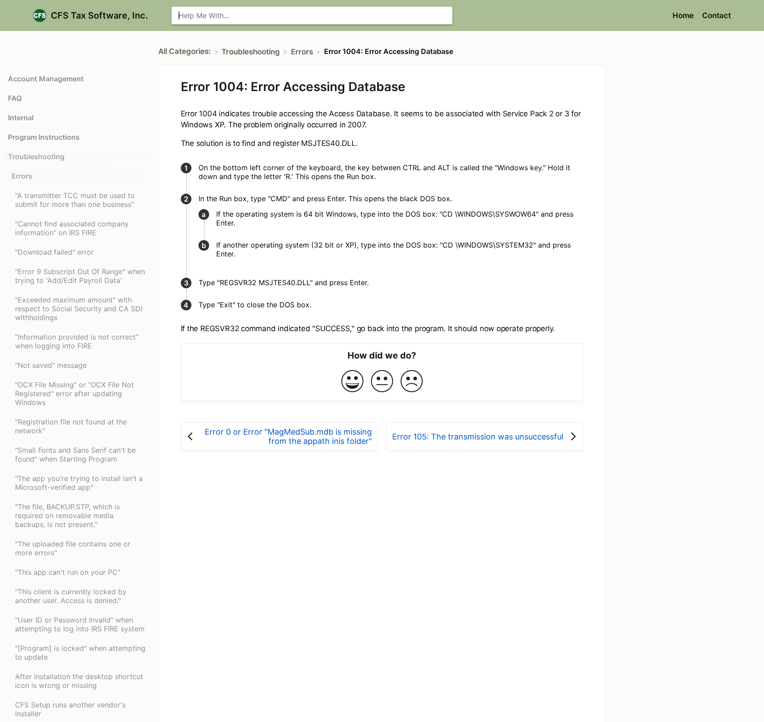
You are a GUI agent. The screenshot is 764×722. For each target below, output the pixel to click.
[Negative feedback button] (411, 382)
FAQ (15, 98)
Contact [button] (716, 15)
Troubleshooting (36, 156)
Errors (21, 176)
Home (683, 15)
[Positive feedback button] (352, 382)
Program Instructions (44, 137)
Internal (21, 117)
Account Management (46, 78)
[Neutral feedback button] (382, 382)
